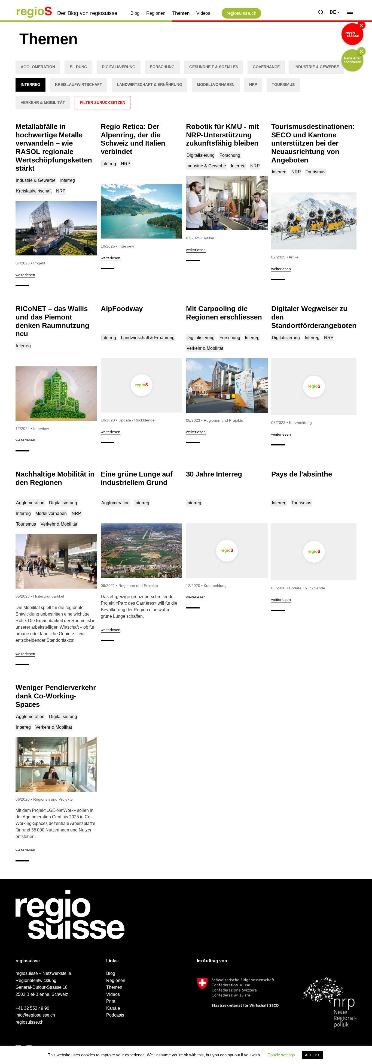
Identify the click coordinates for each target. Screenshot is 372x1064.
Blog (134, 13)
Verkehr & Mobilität (43, 102)
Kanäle (113, 1008)
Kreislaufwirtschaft (78, 84)
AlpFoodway (122, 308)
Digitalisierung (118, 67)
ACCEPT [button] (312, 1055)
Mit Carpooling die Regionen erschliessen (224, 313)
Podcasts (115, 1015)
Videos (203, 13)
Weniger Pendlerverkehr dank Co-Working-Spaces (56, 696)
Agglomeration (38, 67)
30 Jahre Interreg (214, 474)
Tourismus (283, 84)
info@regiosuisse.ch (35, 1015)
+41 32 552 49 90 (32, 1008)
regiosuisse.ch (241, 13)
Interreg (30, 84)
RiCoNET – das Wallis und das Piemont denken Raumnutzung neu (52, 321)
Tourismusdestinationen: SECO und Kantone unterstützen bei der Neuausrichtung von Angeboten (313, 143)
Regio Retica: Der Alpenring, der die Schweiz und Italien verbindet (133, 139)
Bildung (78, 67)
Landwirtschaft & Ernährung (149, 84)
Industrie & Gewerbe (316, 67)
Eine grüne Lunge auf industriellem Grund (137, 478)
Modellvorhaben (215, 84)
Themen (181, 13)
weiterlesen (25, 275)
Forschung (162, 67)
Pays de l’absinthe (301, 474)
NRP (253, 84)
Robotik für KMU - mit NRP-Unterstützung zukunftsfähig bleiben (222, 135)
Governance (266, 67)
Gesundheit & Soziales (213, 67)
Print (110, 1001)
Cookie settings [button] (281, 1055)
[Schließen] (361, 25)
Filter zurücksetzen (102, 102)
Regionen (155, 13)
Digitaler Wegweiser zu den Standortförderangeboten (313, 317)
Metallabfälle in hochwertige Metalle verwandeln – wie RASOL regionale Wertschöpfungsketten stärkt (54, 147)
